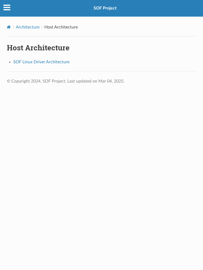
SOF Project (105, 8)
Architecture (27, 27)
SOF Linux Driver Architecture (41, 62)
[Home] (9, 27)
